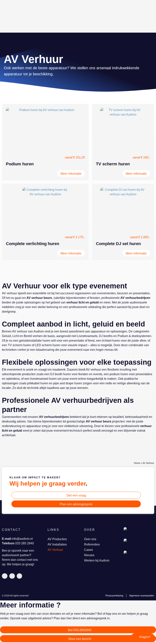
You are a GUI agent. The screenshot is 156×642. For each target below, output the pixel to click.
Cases (88, 549)
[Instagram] (19, 576)
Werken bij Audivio (96, 560)
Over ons (90, 539)
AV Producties (57, 539)
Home (137, 463)
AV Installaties (57, 544)
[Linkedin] (4, 576)
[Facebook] (12, 576)
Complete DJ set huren (118, 243)
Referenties (92, 544)
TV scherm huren (113, 164)
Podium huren (20, 164)
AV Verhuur (55, 549)
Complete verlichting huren (32, 243)
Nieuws (89, 555)
